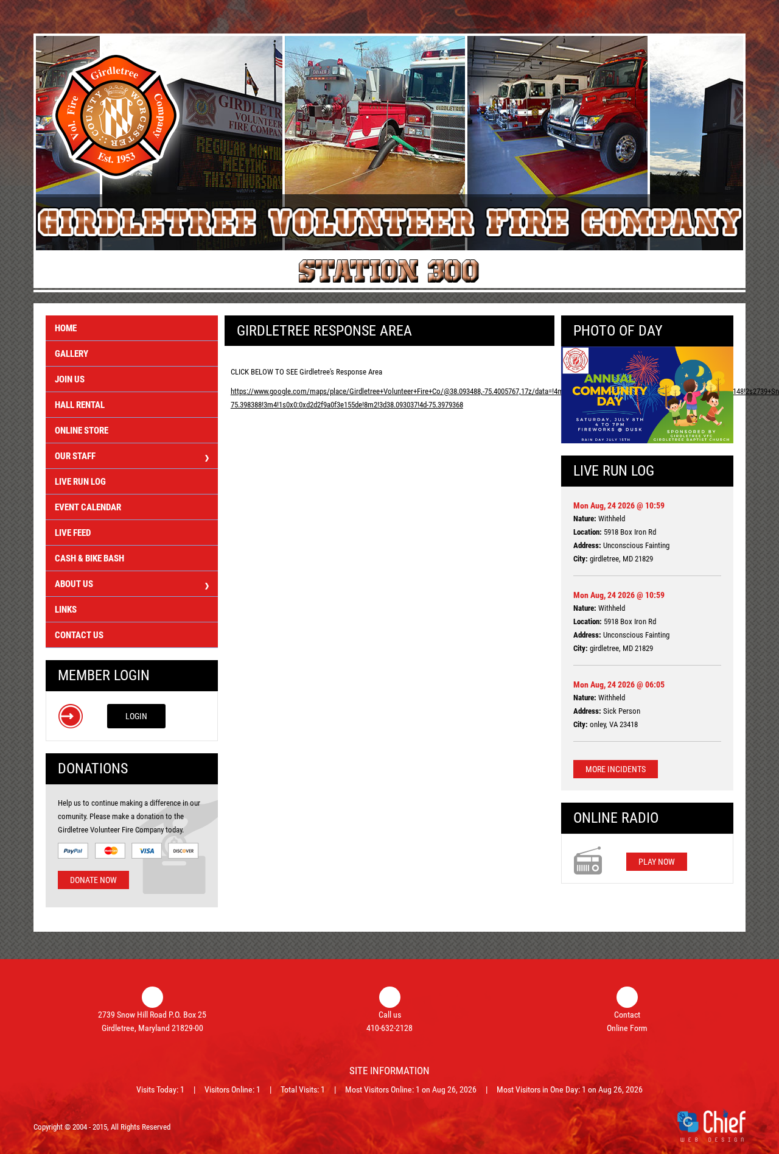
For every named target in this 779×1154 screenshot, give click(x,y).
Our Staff (75, 456)
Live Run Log (80, 481)
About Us (74, 584)
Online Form (627, 1028)
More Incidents (615, 769)
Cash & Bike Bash (89, 558)
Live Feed (73, 532)
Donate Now (93, 880)
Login (136, 716)
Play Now (656, 862)
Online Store (81, 430)
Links (66, 609)
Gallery (71, 353)
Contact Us (79, 635)
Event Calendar (88, 507)
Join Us (70, 379)
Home (66, 328)
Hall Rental (80, 404)
